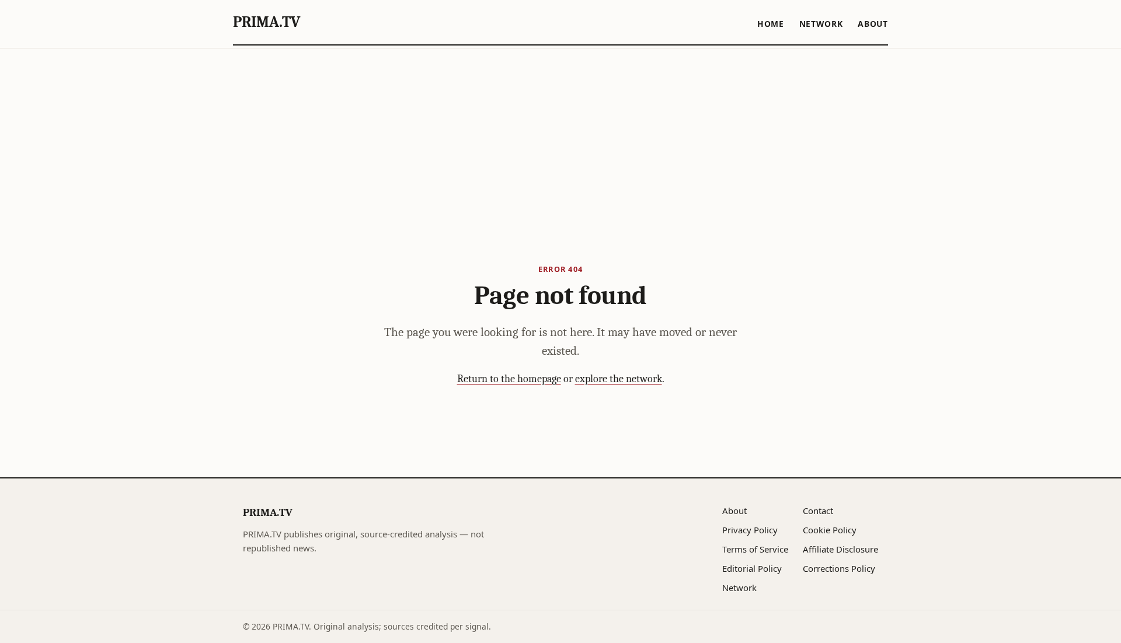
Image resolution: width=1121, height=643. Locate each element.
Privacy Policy (750, 530)
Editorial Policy (752, 568)
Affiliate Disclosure (840, 549)
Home (770, 23)
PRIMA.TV (266, 21)
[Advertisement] (560, 136)
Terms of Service (755, 549)
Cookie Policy (830, 530)
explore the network (618, 379)
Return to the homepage (509, 379)
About (873, 23)
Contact (818, 510)
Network (821, 23)
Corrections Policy (839, 568)
